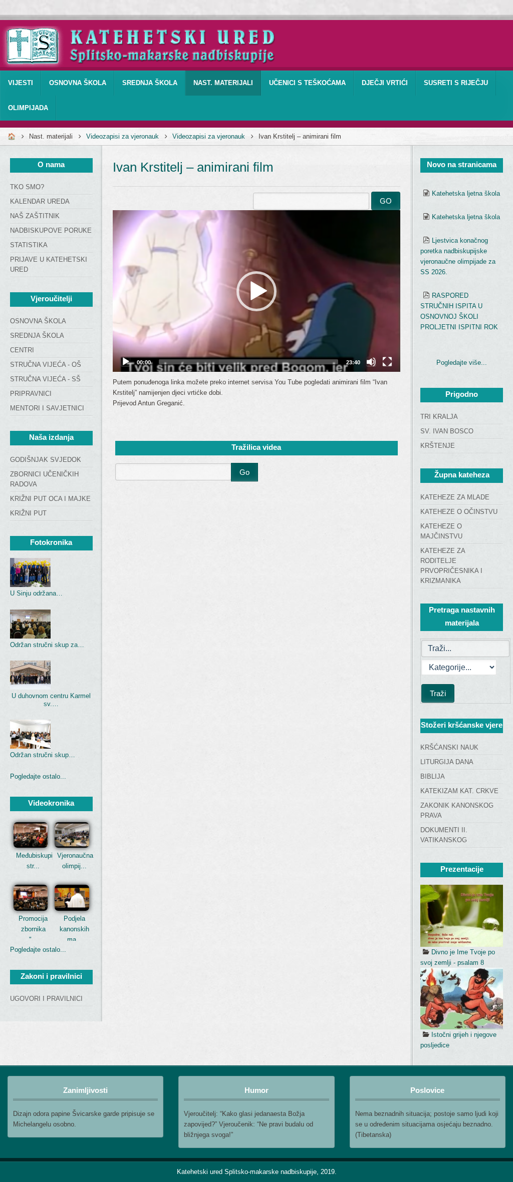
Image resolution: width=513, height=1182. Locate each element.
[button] (256, 291)
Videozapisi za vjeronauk (122, 136)
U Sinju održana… (36, 593)
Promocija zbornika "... (33, 929)
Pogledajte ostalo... (38, 776)
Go (244, 472)
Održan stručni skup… (42, 755)
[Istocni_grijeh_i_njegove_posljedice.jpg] (461, 999)
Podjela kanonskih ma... (74, 929)
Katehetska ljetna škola (466, 193)
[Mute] (371, 362)
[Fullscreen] (387, 362)
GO (386, 201)
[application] (256, 291)
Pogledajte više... (461, 362)
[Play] (126, 362)
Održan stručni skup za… (47, 645)
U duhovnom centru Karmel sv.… (51, 700)
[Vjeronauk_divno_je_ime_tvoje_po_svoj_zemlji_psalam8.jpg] (461, 916)
